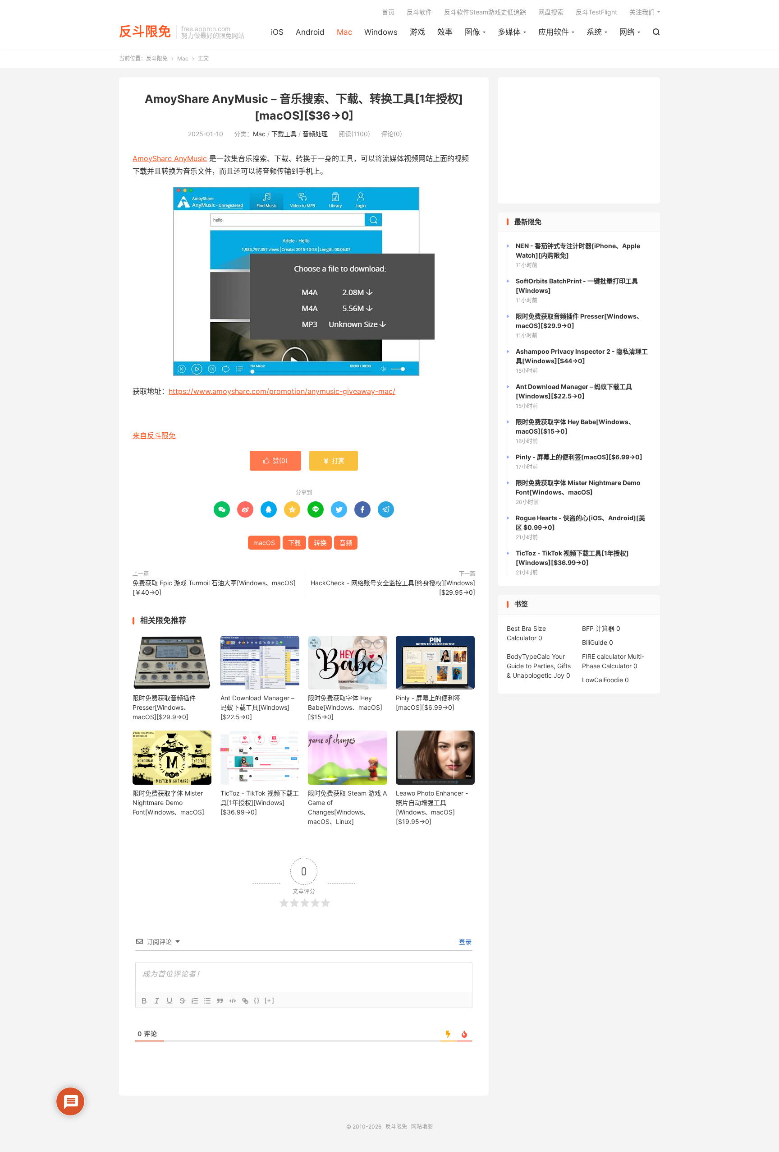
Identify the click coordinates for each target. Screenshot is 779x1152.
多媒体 (509, 32)
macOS (264, 542)
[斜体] (157, 1000)
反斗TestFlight (596, 12)
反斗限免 (145, 32)
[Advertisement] (579, 140)
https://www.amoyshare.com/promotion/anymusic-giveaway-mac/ (282, 391)
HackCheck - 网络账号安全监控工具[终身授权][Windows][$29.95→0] (393, 587)
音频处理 (315, 134)
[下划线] (169, 1000)
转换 (320, 542)
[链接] (245, 1000)
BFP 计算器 (598, 628)
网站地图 (422, 1126)
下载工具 (284, 134)
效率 (445, 32)
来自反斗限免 (154, 435)
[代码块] (232, 1000)
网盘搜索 (551, 12)
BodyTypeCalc (528, 656)
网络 (627, 32)
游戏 (417, 32)
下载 (294, 542)
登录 (464, 941)
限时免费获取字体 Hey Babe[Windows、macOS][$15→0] (345, 707)
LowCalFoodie (602, 680)
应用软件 (553, 32)
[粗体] (144, 1000)
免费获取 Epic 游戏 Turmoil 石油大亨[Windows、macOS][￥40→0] (214, 587)
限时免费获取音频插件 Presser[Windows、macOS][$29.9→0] (164, 707)
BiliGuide (594, 642)
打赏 (333, 460)
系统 (594, 32)
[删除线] (182, 1000)
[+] (270, 1000)
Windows (381, 32)
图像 (472, 32)
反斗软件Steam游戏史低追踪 (485, 12)
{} (257, 1000)
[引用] (220, 1000)
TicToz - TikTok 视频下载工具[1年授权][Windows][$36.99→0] (259, 802)
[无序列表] (207, 1000)
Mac (344, 32)
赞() (275, 460)
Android (310, 32)
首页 (388, 12)
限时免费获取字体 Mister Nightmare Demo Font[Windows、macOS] (168, 802)
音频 (345, 542)
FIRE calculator (604, 656)
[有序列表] (194, 1000)
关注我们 (642, 12)
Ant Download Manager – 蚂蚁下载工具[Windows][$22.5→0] (257, 707)
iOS (277, 32)
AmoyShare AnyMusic (170, 158)
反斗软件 (419, 12)
